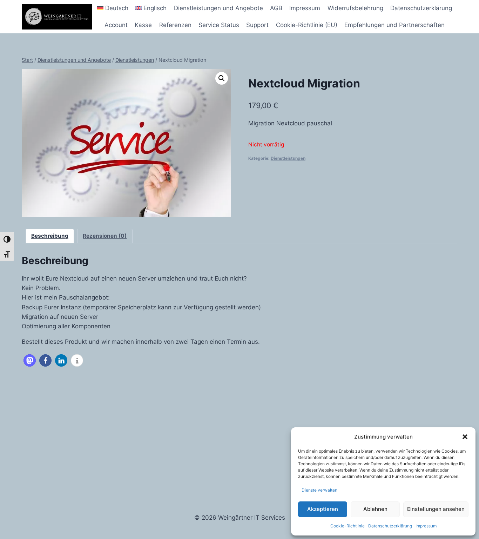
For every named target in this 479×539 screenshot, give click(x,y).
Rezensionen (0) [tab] (105, 235)
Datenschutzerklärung (390, 525)
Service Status (218, 24)
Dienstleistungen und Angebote (218, 8)
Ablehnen (375, 509)
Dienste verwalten (319, 490)
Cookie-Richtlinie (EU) (306, 24)
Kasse (143, 24)
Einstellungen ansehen (436, 509)
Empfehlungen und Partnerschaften (394, 24)
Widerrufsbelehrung (355, 8)
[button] (464, 436)
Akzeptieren (322, 509)
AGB (276, 8)
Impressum (426, 525)
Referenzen (175, 24)
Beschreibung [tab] (49, 235)
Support (257, 24)
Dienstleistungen (288, 158)
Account (116, 24)
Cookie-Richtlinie (347, 525)
